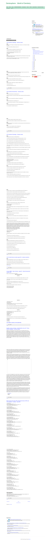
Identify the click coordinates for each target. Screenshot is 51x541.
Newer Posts (8, 501)
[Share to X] (9, 130)
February (34, 59)
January (34, 60)
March (33, 58)
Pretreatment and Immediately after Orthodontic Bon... (38, 51)
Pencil (7, 131)
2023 (33, 63)
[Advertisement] (18, 16)
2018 (33, 67)
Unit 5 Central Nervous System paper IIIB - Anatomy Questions (18, 257)
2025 (33, 61)
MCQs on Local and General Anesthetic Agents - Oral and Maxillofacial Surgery (15, 527)
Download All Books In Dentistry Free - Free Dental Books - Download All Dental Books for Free (37, 29)
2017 (33, 68)
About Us (12, 8)
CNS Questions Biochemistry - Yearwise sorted (15, 91)
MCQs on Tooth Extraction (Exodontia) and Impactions (12, 532)
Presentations (8, 8)
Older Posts (29, 501)
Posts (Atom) (10, 504)
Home (18, 501)
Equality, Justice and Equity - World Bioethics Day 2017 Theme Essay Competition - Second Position (18, 329)
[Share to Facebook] (10, 130)
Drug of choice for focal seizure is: (36, 50)
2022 (33, 64)
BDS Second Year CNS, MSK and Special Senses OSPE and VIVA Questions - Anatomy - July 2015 (18, 401)
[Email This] (8, 130)
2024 (33, 62)
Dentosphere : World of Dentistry (18, 3)
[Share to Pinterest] (11, 130)
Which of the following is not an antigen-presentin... (38, 52)
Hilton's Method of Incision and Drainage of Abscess (12, 525)
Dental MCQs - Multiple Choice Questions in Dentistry (15, 519)
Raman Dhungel (9, 393)
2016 (33, 69)
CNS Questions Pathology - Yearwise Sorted (15, 42)
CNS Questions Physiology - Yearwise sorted (15, 134)
